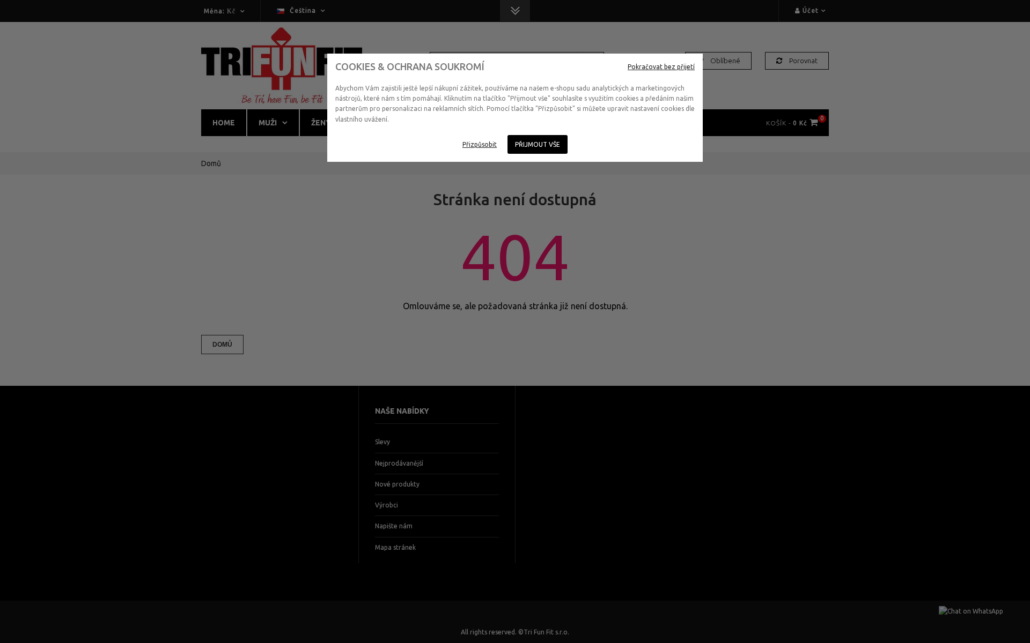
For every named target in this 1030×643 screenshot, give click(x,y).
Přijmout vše (537, 144)
